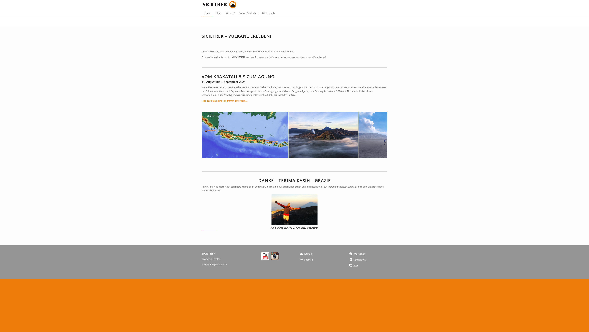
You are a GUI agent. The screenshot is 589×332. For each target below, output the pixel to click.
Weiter (380, 134)
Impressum (359, 253)
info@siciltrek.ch (218, 264)
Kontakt (308, 253)
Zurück (208, 134)
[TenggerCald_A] (355, 154)
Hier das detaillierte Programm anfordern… (224, 100)
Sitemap (308, 259)
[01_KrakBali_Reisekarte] (285, 154)
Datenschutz (359, 259)
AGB (355, 265)
